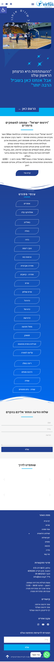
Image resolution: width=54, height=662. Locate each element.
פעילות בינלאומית (43, 533)
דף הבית (47, 521)
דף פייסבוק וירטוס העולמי (39, 610)
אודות (48, 525)
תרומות (47, 546)
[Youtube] (7, 4)
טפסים (47, 542)
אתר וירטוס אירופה (42, 604)
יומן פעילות (46, 537)
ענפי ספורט (46, 529)
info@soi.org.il (40, 576)
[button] (33, 4)
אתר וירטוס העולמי (42, 607)
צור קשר (47, 554)
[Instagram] (2, 4)
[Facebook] (11, 4)
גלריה (48, 550)
